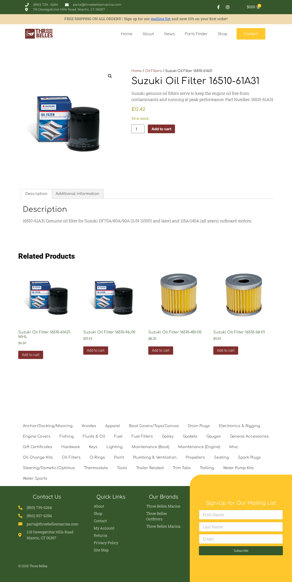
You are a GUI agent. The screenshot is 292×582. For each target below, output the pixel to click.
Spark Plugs (249, 457)
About (148, 33)
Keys (93, 447)
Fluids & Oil (94, 436)
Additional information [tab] (77, 194)
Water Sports (35, 478)
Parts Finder (196, 33)
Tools (122, 468)
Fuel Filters (142, 436)
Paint (119, 457)
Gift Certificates (37, 447)
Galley (168, 436)
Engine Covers (36, 436)
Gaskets (190, 436)
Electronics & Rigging (239, 426)
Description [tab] (36, 194)
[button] (110, 76)
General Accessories (249, 436)
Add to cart (161, 129)
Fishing (67, 436)
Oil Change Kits (38, 457)
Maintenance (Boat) (150, 447)
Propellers (195, 457)
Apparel (112, 426)
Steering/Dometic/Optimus (49, 468)
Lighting (115, 447)
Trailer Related (150, 468)
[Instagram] (228, 7)
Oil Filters (153, 71)
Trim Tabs (182, 468)
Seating (221, 457)
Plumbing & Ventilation (155, 457)
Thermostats (96, 468)
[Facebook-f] (218, 7)
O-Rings (97, 457)
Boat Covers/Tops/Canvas (154, 426)
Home (126, 33)
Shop (222, 33)
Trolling (207, 468)
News (169, 33)
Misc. (234, 447)
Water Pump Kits (238, 468)
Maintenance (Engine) (199, 447)
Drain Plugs (199, 426)
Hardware (70, 447)
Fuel (118, 436)
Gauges (213, 436)
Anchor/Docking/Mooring (48, 426)
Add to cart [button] (30, 355)
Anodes (89, 426)
